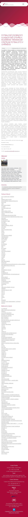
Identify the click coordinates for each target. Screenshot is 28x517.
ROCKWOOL (4, 430)
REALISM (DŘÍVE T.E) (5, 278)
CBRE (2, 209)
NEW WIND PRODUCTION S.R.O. (8, 265)
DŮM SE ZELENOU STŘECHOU (8, 340)
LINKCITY (3, 252)
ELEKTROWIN (4, 224)
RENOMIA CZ (4, 427)
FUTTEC (3, 232)
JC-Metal (3, 249)
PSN (2, 275)
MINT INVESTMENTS (5, 261)
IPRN (2, 247)
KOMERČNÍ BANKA (5, 374)
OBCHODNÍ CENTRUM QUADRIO (8, 404)
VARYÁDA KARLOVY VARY (6, 290)
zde (22, 140)
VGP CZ (3, 291)
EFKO (2, 344)
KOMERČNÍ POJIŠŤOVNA (6, 376)
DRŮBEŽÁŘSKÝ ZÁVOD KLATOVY (8, 338)
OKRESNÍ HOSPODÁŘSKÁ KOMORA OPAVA (10, 407)
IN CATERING (4, 244)
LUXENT (3, 257)
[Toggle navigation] (23, 4)
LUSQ (2, 384)
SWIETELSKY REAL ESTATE (6, 442)
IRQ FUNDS (3, 248)
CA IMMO (3, 206)
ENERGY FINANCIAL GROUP (7, 225)
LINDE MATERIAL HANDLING (7, 383)
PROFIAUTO (3, 425)
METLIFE (3, 260)
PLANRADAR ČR (4, 272)
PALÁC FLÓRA (4, 413)
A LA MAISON (4, 308)
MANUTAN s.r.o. (4, 389)
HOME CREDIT (4, 238)
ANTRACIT (3, 311)
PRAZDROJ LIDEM (5, 422)
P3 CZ (2, 410)
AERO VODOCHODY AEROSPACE (8, 310)
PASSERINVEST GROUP (6, 270)
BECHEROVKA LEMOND (6, 315)
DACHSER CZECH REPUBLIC (7, 334)
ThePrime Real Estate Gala (7, 446)
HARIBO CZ (3, 353)
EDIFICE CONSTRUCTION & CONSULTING (10, 343)
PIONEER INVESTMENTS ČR (7, 416)
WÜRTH (3, 297)
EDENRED (3, 341)
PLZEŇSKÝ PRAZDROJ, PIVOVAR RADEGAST (10, 274)
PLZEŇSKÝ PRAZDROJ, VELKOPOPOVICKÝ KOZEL (11, 420)
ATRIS (2, 203)
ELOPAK (3, 346)
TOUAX (2, 450)
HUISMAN (3, 241)
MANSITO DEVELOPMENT (6, 387)
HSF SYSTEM (4, 239)
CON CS (3, 325)
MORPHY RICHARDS (5, 397)
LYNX (2, 258)
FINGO (2, 231)
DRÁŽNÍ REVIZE (4, 219)
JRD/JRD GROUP (4, 366)
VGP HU (3, 293)
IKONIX (2, 242)
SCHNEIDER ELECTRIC (6, 281)
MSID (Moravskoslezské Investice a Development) (13, 264)
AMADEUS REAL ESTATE (6, 199)
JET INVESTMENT (4, 364)
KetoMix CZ (4, 371)
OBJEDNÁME (4, 406)
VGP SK (2, 294)
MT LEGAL (3, 400)
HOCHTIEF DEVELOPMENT (7, 357)
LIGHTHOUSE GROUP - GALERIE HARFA (9, 380)
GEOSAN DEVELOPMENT (6, 235)
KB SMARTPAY (4, 369)
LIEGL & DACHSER (5, 379)
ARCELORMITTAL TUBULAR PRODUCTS (9, 201)
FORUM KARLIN (4, 350)
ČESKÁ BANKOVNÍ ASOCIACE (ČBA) (8, 215)
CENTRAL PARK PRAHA (6, 324)
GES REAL (3, 351)
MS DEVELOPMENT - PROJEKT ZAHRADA (9, 399)
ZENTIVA (3, 303)
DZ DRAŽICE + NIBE (5, 221)
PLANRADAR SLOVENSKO (6, 417)
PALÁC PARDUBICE (5, 415)
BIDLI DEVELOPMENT (5, 205)
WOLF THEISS (4, 453)
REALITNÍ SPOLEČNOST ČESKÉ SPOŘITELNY (10, 426)
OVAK (2, 268)
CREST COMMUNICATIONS (7, 212)
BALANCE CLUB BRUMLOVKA (7, 314)
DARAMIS (3, 336)
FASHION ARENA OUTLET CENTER (8, 348)
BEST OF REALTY (4, 317)
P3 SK (2, 412)
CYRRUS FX (3, 331)
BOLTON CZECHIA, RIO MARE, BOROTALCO (10, 320)
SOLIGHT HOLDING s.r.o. (6, 435)
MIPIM (2, 393)
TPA (2, 285)
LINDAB (3, 381)
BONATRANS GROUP (5, 321)
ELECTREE (3, 222)
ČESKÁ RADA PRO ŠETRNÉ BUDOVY (8, 333)
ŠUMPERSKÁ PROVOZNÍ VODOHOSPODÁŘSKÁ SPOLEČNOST (11, 444)
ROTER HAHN (4, 432)
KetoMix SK (4, 373)
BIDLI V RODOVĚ (4, 318)
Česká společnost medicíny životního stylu (12, 216)
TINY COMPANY (4, 448)
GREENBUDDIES (4, 237)
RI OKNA (3, 429)
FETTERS (3, 228)
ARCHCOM (3, 202)
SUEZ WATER (4, 439)
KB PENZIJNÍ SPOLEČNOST (7, 367)
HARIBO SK (3, 354)
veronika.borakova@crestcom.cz (12, 151)
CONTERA (3, 327)
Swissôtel (3, 284)
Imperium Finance (5, 360)
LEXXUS (3, 377)
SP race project (5, 283)
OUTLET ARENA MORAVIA (6, 409)
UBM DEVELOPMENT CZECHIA (7, 287)
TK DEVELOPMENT (5, 449)
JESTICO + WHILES (5, 363)
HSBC (2, 359)
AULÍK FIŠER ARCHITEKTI (6, 313)
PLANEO (3, 271)
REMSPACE (3, 280)
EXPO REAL (3, 226)
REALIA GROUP (4, 277)
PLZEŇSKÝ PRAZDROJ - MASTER (8, 419)
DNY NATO (3, 218)
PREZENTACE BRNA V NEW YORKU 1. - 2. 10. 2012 (12, 423)
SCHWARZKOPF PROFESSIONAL (8, 433)
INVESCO (3, 245)
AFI (2, 198)
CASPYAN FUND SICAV (6, 208)
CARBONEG (3, 323)
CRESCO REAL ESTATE (6, 211)
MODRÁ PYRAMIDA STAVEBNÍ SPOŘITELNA (10, 394)
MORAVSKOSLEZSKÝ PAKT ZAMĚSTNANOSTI (10, 396)
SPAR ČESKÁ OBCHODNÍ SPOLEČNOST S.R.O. (11, 436)
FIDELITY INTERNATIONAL (6, 229)
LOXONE (3, 255)
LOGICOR (3, 254)
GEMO (2, 234)
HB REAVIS (3, 356)
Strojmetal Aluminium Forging (8, 438)
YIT (2, 298)
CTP (2, 330)
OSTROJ (3, 267)
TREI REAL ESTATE (5, 452)
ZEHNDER (3, 300)
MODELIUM (3, 262)
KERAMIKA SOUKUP (5, 370)
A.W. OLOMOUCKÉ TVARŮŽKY (7, 196)
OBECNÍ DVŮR (4, 402)
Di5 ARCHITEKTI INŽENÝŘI (6, 337)
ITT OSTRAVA (4, 361)
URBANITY (3, 288)
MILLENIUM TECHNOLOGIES (7, 392)
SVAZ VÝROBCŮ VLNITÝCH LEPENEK (9, 440)
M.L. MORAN (4, 386)
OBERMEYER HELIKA (5, 403)
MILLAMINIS (3, 390)
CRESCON (3, 328)
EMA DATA (3, 347)
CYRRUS (3, 214)
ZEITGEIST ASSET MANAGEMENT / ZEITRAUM (10, 301)
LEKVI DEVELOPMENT (6, 251)
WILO (2, 295)
